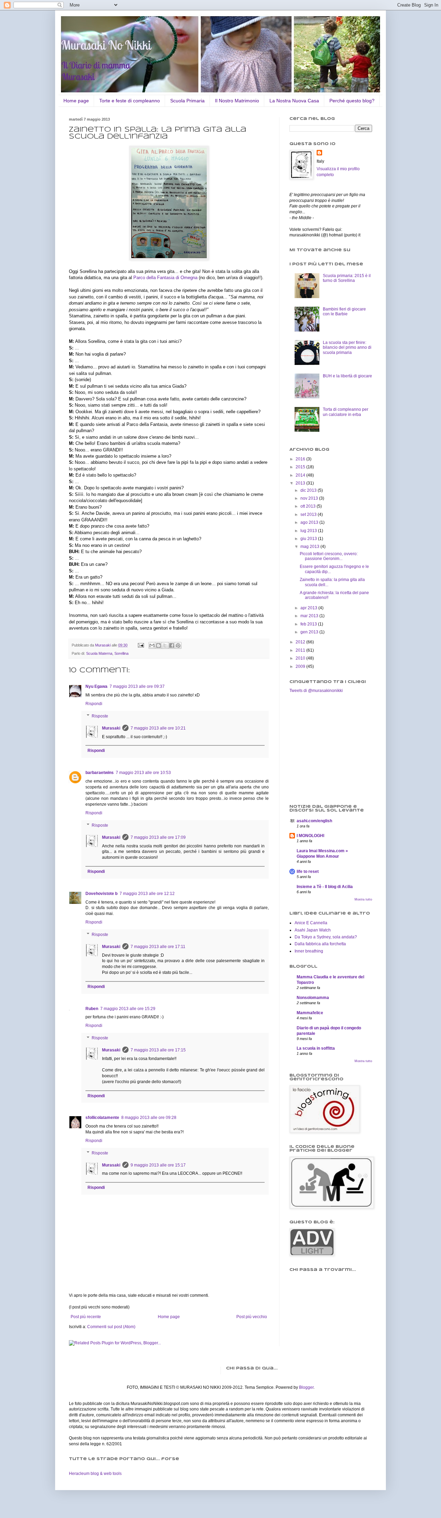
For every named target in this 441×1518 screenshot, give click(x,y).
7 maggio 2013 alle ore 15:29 (127, 1008)
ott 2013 (308, 506)
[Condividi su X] (165, 645)
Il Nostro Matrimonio (237, 100)
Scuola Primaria (187, 100)
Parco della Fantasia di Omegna (165, 277)
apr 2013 (309, 607)
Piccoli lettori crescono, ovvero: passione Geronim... (329, 556)
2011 (301, 650)
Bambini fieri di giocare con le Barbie (344, 311)
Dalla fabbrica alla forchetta (320, 943)
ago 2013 (309, 522)
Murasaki (111, 728)
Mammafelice (310, 1012)
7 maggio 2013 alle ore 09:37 (137, 686)
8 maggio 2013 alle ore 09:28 (148, 1117)
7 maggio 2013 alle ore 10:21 (158, 728)
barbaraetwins (99, 772)
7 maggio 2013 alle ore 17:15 (158, 1050)
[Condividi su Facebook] (171, 645)
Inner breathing (309, 951)
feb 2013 (309, 624)
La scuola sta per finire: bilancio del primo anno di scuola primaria (347, 347)
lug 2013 (309, 530)
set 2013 (309, 514)
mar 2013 (309, 615)
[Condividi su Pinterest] (178, 645)
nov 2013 (309, 498)
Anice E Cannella (311, 922)
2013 (301, 483)
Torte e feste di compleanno (129, 100)
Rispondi (93, 703)
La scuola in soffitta (316, 1048)
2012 (301, 642)
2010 (301, 658)
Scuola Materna (99, 653)
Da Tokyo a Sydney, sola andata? (326, 937)
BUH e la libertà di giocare (347, 376)
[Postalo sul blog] (158, 645)
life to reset (308, 871)
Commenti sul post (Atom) (111, 1326)
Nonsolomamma (313, 997)
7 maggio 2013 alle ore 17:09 (158, 837)
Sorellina (121, 653)
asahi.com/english (314, 820)
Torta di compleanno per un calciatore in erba (345, 412)
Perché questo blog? (352, 100)
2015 (301, 467)
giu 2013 (309, 538)
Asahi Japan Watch (313, 930)
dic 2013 (309, 490)
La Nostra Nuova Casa (294, 100)
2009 (301, 666)
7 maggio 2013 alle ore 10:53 (143, 772)
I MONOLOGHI (310, 835)
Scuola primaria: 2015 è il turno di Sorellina (347, 278)
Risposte (100, 716)
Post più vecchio (251, 1316)
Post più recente (86, 1316)
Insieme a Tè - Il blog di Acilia (325, 886)
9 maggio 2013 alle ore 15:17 (158, 1165)
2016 (301, 459)
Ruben (91, 1008)
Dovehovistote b (101, 893)
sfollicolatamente (102, 1117)
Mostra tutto (363, 899)
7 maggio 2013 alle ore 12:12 (147, 893)
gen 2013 (309, 632)
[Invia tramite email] (151, 645)
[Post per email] (140, 645)
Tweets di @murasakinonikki (316, 690)
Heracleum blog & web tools (95, 1473)
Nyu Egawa (96, 686)
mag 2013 (310, 546)
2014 (301, 475)
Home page (76, 100)
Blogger (306, 1387)
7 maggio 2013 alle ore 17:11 (158, 946)
